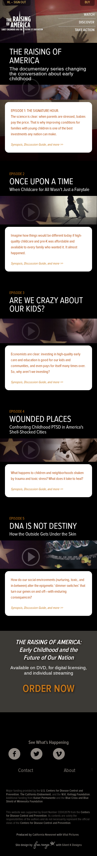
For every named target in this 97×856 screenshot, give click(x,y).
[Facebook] (14, 754)
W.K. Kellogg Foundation (75, 795)
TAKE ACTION (84, 30)
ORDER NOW (49, 689)
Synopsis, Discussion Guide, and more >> (37, 145)
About (69, 770)
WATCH (89, 14)
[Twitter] (37, 754)
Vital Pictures (71, 835)
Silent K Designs (72, 845)
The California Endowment (35, 795)
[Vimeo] (59, 754)
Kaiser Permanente (44, 798)
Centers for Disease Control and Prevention (45, 823)
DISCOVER (86, 22)
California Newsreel (44, 835)
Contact (25, 770)
